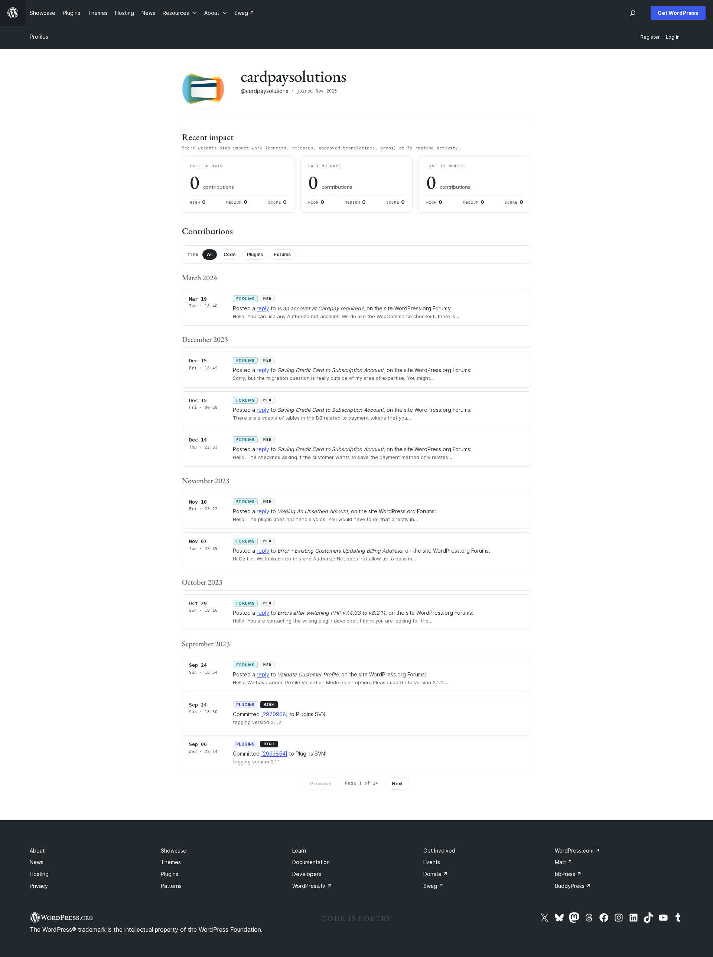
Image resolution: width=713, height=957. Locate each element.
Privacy (39, 886)
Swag (433, 886)
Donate (435, 874)
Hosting (39, 874)
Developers (306, 874)
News (36, 862)
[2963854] (274, 753)
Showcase (173, 850)
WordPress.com (577, 850)
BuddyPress (573, 886)
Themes (171, 862)
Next (397, 783)
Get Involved (439, 850)
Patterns (171, 886)
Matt (563, 862)
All (209, 254)
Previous (321, 783)
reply (263, 308)
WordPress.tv (312, 886)
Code (230, 254)
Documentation (311, 862)
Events (431, 862)
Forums (282, 254)
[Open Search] (632, 13)
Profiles (39, 36)
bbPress (568, 874)
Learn (299, 850)
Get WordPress (678, 13)
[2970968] (274, 714)
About (37, 850)
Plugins (255, 254)
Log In (673, 37)
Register (650, 37)
